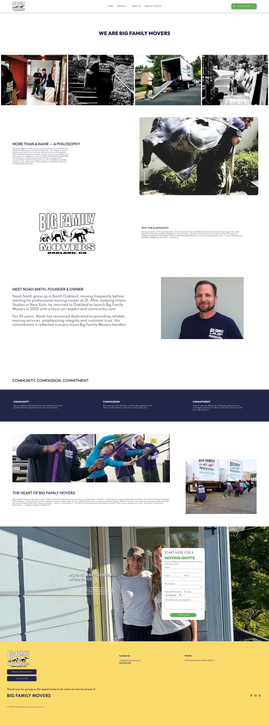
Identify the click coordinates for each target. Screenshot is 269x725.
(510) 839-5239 (125, 663)
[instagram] (255, 696)
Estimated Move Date (173, 592)
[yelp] (260, 696)
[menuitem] (110, 6)
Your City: (188, 592)
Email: (167, 575)
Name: (167, 567)
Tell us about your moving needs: (177, 600)
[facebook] (251, 696)
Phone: (186, 575)
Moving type (170, 584)
